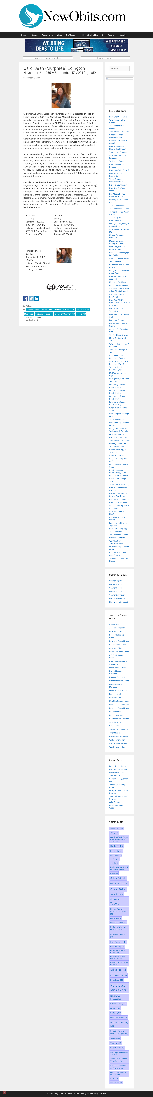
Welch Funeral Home (117, 747)
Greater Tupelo (33, 310)
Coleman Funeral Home (119, 652)
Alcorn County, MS (116, 828)
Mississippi (28, 314)
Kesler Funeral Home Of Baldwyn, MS (119, 928)
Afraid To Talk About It (118, 455)
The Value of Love (116, 419)
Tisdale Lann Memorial (118, 729)
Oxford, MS (115, 1008)
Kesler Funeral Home (118, 690)
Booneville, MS (116, 851)
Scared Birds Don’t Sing (119, 484)
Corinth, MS (114, 863)
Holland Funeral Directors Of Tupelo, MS (57, 310)
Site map (103, 1094)
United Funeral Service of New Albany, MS (119, 1053)
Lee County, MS (82, 310)
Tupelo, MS (81, 314)
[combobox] (48, 57)
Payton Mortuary (116, 715)
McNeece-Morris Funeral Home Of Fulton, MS (117, 957)
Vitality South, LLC (60, 1094)
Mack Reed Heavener (118, 769)
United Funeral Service (118, 736)
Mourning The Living (117, 282)
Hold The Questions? (118, 437)
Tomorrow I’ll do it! (117, 261)
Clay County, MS (114, 859)
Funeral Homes (47, 35)
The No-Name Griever (118, 335)
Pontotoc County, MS (118, 1017)
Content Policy (92, 1094)
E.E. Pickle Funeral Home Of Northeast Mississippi (119, 868)
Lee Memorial (115, 694)
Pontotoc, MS (115, 1013)
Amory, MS (114, 833)
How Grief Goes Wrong (118, 117)
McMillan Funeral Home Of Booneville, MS (117, 951)
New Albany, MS (116, 980)
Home (23, 35)
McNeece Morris (116, 698)
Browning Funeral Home (119, 641)
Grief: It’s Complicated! (118, 538)
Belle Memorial (115, 631)
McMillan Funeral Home (119, 701)
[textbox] (48, 58)
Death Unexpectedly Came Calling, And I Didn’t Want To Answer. (119, 473)
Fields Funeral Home (117, 668)
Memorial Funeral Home (119, 705)
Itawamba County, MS (118, 922)
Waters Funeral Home (118, 743)
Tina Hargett (114, 776)
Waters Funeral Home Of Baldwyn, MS (119, 1067)
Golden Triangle (116, 584)
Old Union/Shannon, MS (65, 314)
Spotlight (123, 35)
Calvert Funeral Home (118, 645)
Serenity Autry (115, 722)
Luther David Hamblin (118, 766)
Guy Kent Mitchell (116, 772)
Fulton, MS (114, 873)
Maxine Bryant (32, 320)
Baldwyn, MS (116, 846)
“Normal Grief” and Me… (119, 152)
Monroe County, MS (118, 975)
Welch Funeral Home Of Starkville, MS (118, 1074)
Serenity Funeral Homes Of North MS (119, 1032)
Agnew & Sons (115, 624)
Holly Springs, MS (115, 918)
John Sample (114, 802)
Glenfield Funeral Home (119, 681)
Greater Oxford (115, 591)
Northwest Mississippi (118, 602)
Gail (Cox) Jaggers (33, 317)
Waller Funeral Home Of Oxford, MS (118, 1059)
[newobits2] (76, 51)
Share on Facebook (25, 298)
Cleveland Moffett (116, 648)
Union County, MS (117, 1048)
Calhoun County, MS (116, 855)
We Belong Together (117, 161)
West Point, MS (114, 1079)
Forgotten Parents (116, 320)
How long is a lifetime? (118, 502)
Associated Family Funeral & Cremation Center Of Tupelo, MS (119, 839)
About (59, 35)
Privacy (83, 1094)
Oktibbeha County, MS (118, 1004)
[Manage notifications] (4, 1092)
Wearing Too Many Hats (119, 258)
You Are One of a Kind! (118, 535)
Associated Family (117, 628)
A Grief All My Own (117, 206)
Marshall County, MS (117, 947)
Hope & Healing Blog (90, 35)
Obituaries (30, 306)
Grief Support (71, 35)
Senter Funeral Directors (119, 719)
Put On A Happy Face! (118, 285)
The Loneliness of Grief (119, 209)
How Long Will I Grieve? (119, 170)
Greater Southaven (117, 595)
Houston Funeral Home (119, 677)
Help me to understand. (119, 499)
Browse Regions (108, 35)
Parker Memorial (116, 712)
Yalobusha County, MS (116, 1082)
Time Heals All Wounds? (119, 132)
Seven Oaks (114, 726)
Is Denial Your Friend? (118, 185)
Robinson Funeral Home (119, 708)
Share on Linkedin (36, 298)
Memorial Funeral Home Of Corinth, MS (119, 963)
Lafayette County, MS (118, 935)
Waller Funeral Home (118, 740)
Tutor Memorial (115, 733)
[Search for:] (119, 69)
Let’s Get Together (117, 434)
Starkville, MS (115, 1038)
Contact (35, 35)
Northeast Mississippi (44, 314)
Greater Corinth (115, 588)
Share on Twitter (31, 298)
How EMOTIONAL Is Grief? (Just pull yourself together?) (119, 302)
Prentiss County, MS (119, 1024)
